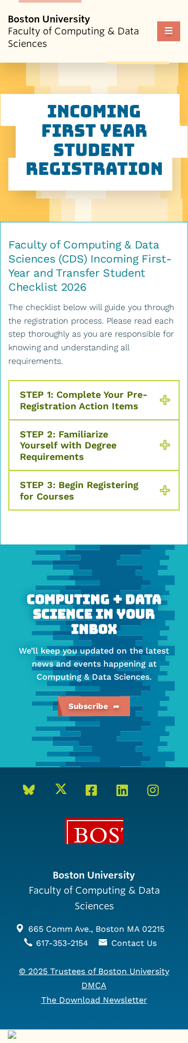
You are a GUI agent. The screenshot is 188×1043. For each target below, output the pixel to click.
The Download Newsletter (94, 1000)
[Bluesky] (32, 790)
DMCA (94, 985)
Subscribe (88, 706)
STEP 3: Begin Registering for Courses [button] (79, 490)
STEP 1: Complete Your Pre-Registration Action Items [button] (83, 400)
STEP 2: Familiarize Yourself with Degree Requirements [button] (68, 445)
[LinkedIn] (125, 790)
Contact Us (134, 943)
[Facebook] (94, 790)
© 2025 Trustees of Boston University (94, 971)
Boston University (94, 831)
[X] (64, 790)
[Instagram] (156, 790)
